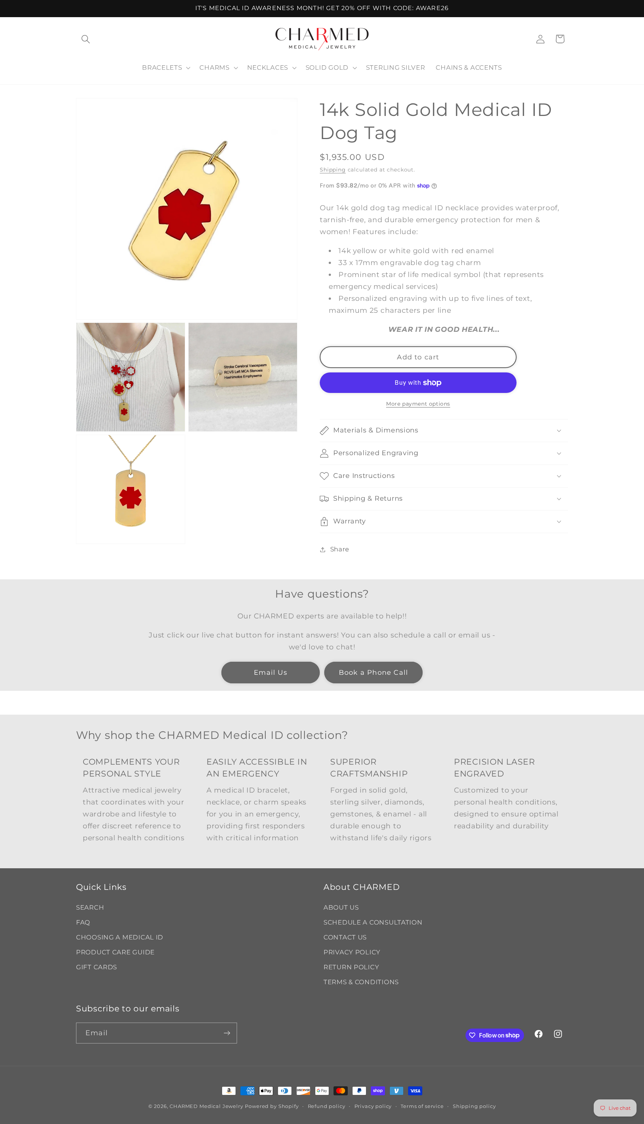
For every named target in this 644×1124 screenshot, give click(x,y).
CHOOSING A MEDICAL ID (119, 937)
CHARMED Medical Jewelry (206, 1106)
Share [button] (339, 549)
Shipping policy (474, 1106)
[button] (86, 39)
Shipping (333, 169)
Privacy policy (373, 1106)
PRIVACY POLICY (352, 952)
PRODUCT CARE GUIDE (115, 952)
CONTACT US (345, 937)
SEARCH (90, 907)
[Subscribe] (227, 1033)
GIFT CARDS (96, 967)
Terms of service (422, 1106)
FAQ (83, 922)
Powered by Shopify (272, 1106)
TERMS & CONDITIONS (361, 982)
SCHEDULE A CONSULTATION (373, 922)
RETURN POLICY (351, 967)
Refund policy (326, 1106)
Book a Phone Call (373, 672)
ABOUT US (341, 907)
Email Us (270, 672)
